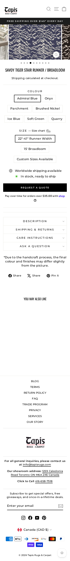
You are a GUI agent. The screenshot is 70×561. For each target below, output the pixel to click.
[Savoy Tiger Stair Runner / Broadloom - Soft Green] (13, 363)
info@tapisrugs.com (37, 464)
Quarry (56, 119)
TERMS (35, 387)
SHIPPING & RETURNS (35, 229)
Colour (35, 91)
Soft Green (35, 119)
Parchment (19, 108)
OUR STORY (35, 422)
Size (32, 130)
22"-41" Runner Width (35, 138)
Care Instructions (35, 237)
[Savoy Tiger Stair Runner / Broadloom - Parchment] (15, 359)
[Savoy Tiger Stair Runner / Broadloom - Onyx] (11, 359)
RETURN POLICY (35, 392)
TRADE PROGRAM (34, 404)
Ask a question (35, 246)
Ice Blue (13, 119)
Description (35, 221)
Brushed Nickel (48, 108)
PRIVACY (35, 410)
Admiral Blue (27, 98)
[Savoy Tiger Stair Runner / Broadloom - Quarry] (17, 363)
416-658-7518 (44, 481)
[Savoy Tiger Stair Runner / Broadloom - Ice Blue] (23, 359)
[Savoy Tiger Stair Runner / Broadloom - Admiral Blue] (6, 359)
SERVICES (35, 416)
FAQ (35, 398)
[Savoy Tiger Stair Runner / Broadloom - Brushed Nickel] (19, 359)
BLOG (35, 381)
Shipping (18, 78)
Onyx (49, 98)
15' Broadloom (35, 149)
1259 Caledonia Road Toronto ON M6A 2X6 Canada (37, 473)
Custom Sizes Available (35, 159)
